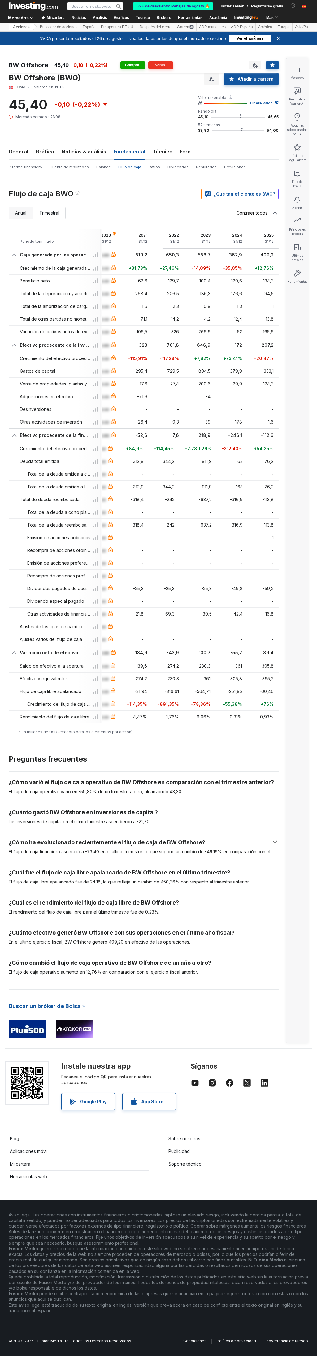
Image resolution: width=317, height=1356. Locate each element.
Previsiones (235, 167)
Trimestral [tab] (49, 213)
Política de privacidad (236, 1341)
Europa (283, 27)
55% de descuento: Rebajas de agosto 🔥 (173, 6)
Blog (14, 1138)
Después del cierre (156, 27)
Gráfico (45, 152)
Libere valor (261, 103)
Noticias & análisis (84, 152)
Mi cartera (20, 1164)
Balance (103, 167)
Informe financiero (25, 167)
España (89, 27)
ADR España (242, 27)
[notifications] (293, 6)
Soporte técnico (185, 1164)
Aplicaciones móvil (29, 1151)
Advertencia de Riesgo (287, 1341)
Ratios (154, 167)
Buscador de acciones (58, 27)
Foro (185, 152)
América (265, 27)
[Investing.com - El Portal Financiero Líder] (33, 6)
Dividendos (178, 167)
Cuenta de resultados (69, 167)
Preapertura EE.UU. (117, 27)
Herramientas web (28, 1176)
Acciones (21, 27)
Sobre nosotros (184, 1138)
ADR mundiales (212, 27)
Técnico (162, 152)
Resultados (206, 167)
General (18, 152)
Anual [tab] (20, 213)
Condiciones (194, 1341)
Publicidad (179, 1151)
